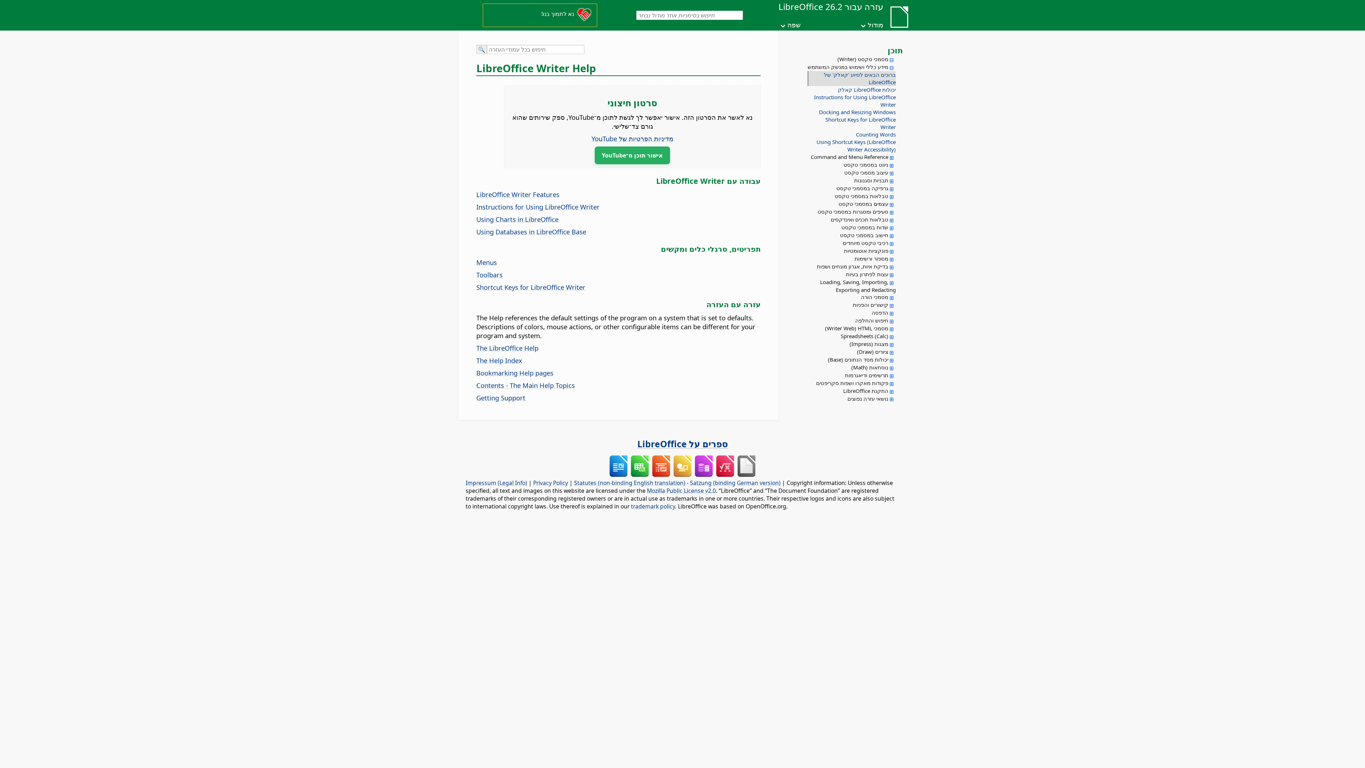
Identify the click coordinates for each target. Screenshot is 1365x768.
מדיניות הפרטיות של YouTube (632, 138)
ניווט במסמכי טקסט (866, 164)
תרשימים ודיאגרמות (866, 375)
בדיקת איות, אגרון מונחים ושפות (852, 266)
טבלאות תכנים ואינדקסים (859, 219)
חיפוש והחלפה (871, 320)
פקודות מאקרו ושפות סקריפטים (852, 382)
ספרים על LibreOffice (682, 444)
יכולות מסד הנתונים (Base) (858, 359)
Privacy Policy (550, 483)
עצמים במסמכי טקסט (863, 203)
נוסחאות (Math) (869, 367)
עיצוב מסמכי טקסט (866, 172)
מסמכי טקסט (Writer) (862, 59)
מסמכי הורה (874, 296)
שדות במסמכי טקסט (864, 227)
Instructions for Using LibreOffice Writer (855, 101)
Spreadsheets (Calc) (864, 336)
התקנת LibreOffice (865, 390)
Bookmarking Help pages (514, 372)
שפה (794, 25)
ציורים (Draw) (872, 351)
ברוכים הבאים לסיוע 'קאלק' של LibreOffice (860, 78)
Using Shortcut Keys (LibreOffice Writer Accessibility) (856, 145)
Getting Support (500, 397)
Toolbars (489, 274)
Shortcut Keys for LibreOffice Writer (860, 123)
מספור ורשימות (871, 258)
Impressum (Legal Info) (496, 483)
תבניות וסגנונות (871, 180)
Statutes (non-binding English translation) (629, 483)
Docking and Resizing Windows (857, 112)
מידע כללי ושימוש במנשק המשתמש (848, 66)
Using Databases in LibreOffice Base (531, 231)
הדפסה (880, 312)
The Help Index (499, 360)
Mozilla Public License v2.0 (681, 491)
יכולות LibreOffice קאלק (867, 89)
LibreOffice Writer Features (518, 194)
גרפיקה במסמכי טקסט (862, 188)
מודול (875, 25)
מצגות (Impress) (869, 343)
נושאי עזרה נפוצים (867, 398)
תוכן (895, 50)
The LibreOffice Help (507, 347)
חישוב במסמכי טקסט (864, 235)
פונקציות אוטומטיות (866, 250)
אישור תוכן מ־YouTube (632, 155)
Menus (486, 262)
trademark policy (653, 506)
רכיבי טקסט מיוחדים (865, 242)
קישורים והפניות (870, 304)
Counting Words (876, 134)
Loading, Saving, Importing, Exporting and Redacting (858, 285)
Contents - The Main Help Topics (525, 385)
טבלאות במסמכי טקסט (861, 195)
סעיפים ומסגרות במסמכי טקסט (853, 211)
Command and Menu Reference (849, 156)
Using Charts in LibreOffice (517, 219)
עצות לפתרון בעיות (867, 274)
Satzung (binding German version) (735, 483)
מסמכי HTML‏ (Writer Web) (856, 328)
